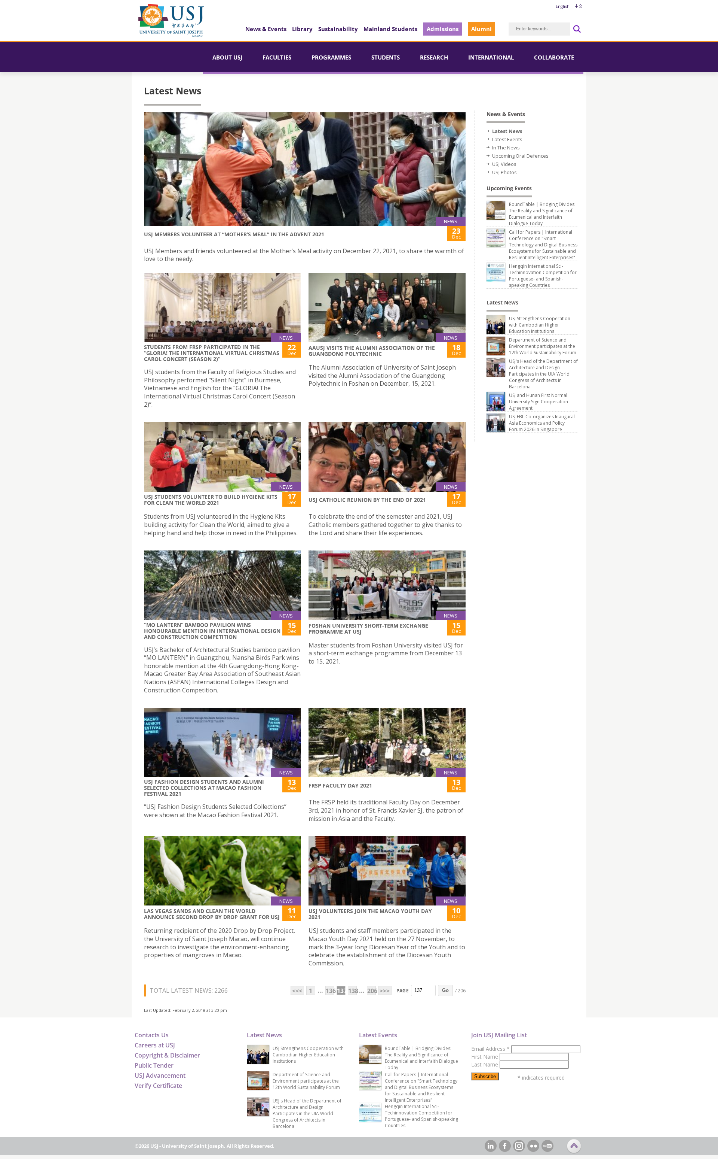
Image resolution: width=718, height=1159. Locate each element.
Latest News (507, 131)
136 (330, 991)
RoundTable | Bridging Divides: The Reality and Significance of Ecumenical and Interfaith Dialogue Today (542, 214)
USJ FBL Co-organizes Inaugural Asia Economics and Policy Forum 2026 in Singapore (542, 423)
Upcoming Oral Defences (520, 155)
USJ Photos (504, 172)
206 (371, 991)
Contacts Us (152, 1035)
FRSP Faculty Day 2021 (340, 785)
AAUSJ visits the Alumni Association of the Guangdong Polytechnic (372, 350)
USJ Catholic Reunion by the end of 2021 (367, 499)
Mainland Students (390, 29)
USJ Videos (504, 164)
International (491, 57)
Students (385, 57)
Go (445, 990)
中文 (578, 6)
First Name (485, 1056)
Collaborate (554, 57)
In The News (506, 147)
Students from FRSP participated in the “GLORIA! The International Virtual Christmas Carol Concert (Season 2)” (211, 352)
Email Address (490, 1048)
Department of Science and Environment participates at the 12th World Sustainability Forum (542, 346)
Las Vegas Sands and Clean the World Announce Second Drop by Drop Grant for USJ (212, 913)
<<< (297, 991)
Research (434, 57)
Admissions (442, 29)
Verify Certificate (158, 1085)
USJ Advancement (160, 1075)
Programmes (331, 57)
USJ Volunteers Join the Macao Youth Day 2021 (370, 913)
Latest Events (507, 139)
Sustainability (338, 29)
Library (302, 29)
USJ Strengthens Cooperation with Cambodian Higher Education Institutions (539, 324)
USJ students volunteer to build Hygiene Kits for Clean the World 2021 (210, 499)
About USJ (227, 57)
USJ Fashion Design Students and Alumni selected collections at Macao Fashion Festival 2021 (204, 787)
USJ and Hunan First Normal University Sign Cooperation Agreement (538, 401)
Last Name (485, 1064)
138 (352, 991)
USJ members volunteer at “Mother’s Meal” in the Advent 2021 (234, 234)
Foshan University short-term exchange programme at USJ (368, 628)
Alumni (481, 29)
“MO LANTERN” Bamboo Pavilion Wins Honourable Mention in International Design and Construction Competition (212, 630)
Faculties (277, 57)
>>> (385, 991)
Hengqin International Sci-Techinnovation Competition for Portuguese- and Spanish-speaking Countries (543, 275)
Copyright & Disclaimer (167, 1055)
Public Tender (154, 1065)
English (563, 6)
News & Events (265, 29)
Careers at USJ (155, 1045)
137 (341, 991)
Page (402, 990)
